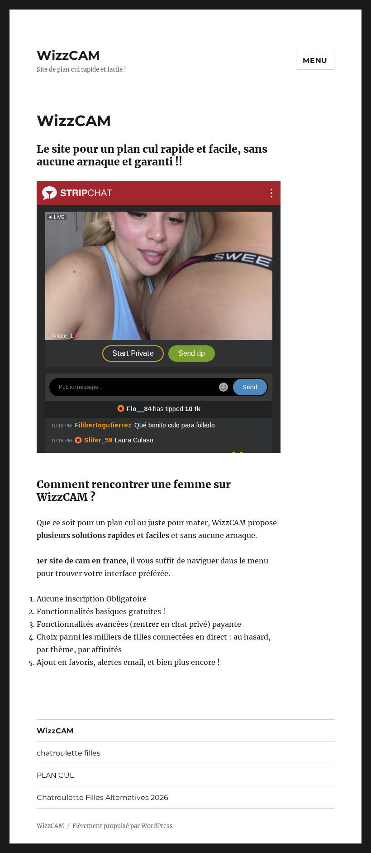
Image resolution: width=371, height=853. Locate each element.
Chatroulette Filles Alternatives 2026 (102, 797)
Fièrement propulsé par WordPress (122, 826)
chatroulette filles (68, 753)
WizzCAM (68, 55)
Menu (315, 60)
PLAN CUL (55, 775)
